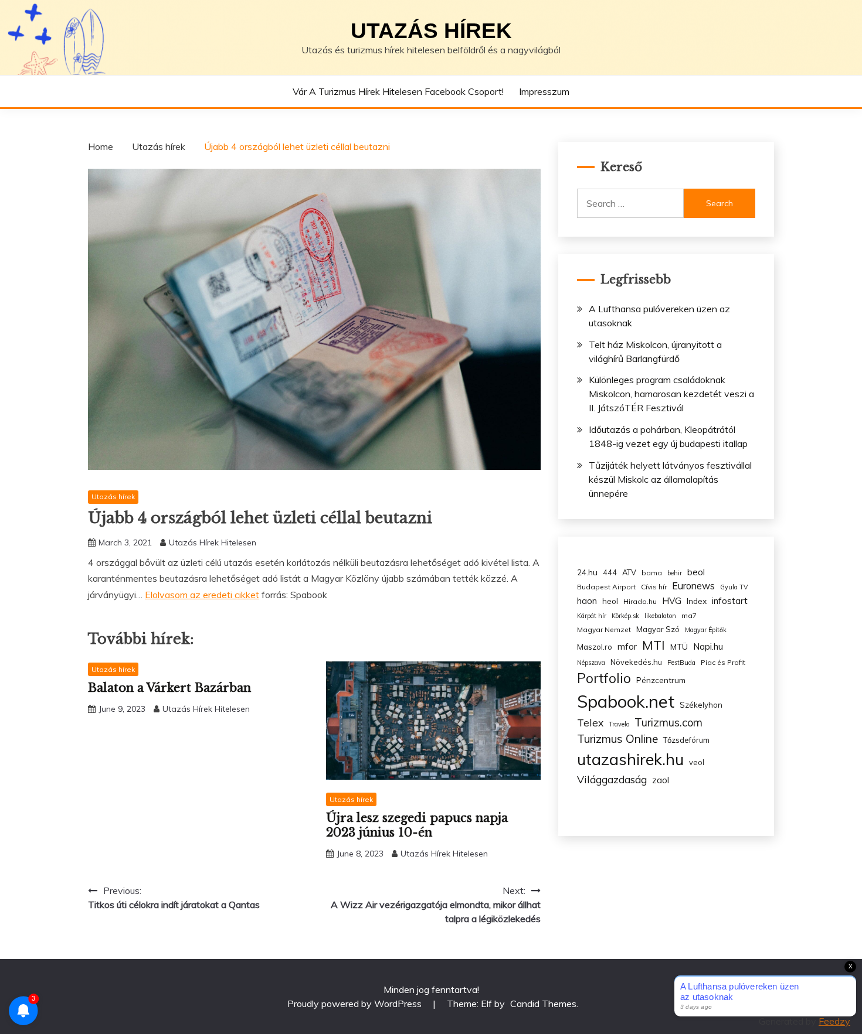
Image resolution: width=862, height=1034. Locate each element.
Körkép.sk (625, 616)
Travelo (619, 724)
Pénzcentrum (660, 680)
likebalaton (660, 616)
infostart (730, 600)
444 (610, 572)
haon (587, 600)
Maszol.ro (594, 646)
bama (652, 572)
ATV (629, 572)
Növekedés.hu (636, 662)
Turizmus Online (617, 739)
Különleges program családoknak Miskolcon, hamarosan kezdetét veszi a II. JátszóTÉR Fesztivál (671, 394)
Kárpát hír (591, 616)
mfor (627, 646)
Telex (590, 722)
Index (697, 601)
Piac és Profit (723, 662)
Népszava (591, 662)
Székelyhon (701, 704)
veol (696, 762)
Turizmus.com (668, 722)
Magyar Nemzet (604, 629)
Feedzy (834, 1021)
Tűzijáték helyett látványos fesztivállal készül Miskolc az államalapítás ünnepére (670, 479)
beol (696, 572)
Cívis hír (654, 586)
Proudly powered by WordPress (355, 1003)
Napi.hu (708, 646)
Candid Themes (543, 1003)
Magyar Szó (658, 629)
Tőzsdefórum (686, 740)
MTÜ (679, 646)
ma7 (689, 615)
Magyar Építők (706, 630)
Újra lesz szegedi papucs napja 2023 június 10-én (417, 825)
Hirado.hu (640, 601)
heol (610, 601)
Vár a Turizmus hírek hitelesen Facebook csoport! (398, 91)
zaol (660, 780)
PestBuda (681, 662)
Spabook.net (625, 701)
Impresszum (544, 91)
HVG (671, 600)
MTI (653, 645)
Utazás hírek (431, 31)
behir (674, 573)
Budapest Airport (606, 586)
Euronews (693, 586)
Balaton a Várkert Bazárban (169, 688)
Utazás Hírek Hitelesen (212, 542)
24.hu (587, 572)
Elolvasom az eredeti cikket (202, 594)
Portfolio (604, 678)
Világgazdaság (612, 779)
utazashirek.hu (630, 759)
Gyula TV (734, 587)
